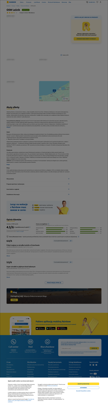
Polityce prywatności (52, 385)
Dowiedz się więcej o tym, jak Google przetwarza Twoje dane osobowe (21, 400)
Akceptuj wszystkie (84, 384)
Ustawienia (86, 388)
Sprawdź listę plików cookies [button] (83, 390)
